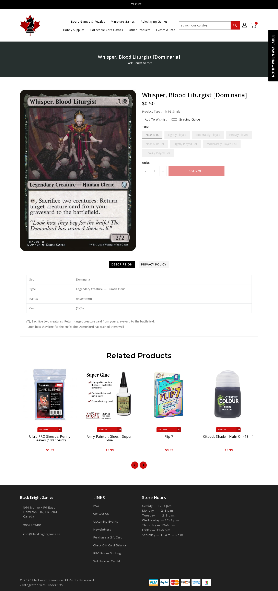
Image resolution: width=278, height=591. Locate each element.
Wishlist (136, 4)
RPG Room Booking (107, 553)
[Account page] (245, 25)
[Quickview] (26, 451)
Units (146, 162)
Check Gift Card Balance (110, 545)
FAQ (96, 505)
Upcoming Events (105, 521)
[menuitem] (88, 21)
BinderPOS (55, 585)
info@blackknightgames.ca (41, 534)
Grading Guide (189, 119)
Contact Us (101, 513)
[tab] (122, 264)
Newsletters (102, 529)
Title (145, 127)
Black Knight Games (139, 63)
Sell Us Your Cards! (106, 561)
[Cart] (254, 25)
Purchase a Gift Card (107, 537)
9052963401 (32, 525)
